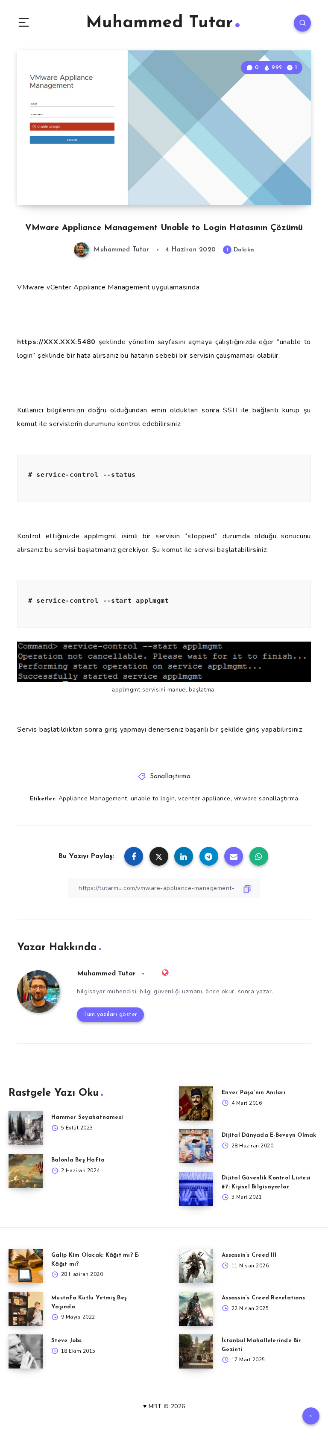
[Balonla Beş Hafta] (26, 1171)
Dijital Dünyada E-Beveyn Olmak (269, 1135)
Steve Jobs (66, 1340)
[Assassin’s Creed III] (196, 1266)
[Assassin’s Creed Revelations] (196, 1309)
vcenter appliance (204, 798)
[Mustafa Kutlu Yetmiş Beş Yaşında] (26, 1309)
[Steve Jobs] (26, 1351)
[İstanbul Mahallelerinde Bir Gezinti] (196, 1351)
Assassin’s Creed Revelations (263, 1298)
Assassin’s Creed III (249, 1255)
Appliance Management (93, 798)
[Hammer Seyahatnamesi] (26, 1128)
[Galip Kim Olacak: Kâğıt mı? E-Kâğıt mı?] (26, 1266)
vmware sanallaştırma (266, 798)
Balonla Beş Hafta (78, 1160)
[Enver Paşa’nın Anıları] (196, 1103)
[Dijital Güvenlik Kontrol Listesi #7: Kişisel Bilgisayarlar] (196, 1189)
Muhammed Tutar (159, 23)
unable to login (153, 798)
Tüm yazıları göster (110, 1014)
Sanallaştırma (170, 776)
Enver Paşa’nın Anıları (254, 1092)
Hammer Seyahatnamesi (87, 1117)
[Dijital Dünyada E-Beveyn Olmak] (196, 1146)
